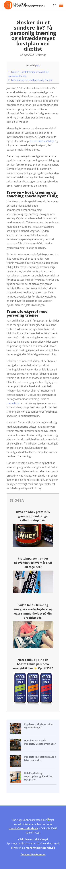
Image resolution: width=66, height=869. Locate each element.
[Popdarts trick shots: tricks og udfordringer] (16, 729)
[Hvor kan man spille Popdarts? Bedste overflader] (16, 745)
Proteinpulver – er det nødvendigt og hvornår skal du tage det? (33, 563)
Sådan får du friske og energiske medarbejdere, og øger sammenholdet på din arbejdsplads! (33, 611)
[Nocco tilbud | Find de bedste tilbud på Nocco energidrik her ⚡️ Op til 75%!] (33, 704)
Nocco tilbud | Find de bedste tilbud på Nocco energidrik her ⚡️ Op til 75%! (33, 664)
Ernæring (41, 55)
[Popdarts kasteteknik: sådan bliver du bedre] (16, 761)
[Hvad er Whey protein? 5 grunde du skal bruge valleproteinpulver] (33, 545)
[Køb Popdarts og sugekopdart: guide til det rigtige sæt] (16, 777)
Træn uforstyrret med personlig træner (30, 79)
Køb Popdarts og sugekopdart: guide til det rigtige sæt (38, 776)
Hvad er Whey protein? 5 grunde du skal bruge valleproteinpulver (33, 516)
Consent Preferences (33, 854)
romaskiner (13, 403)
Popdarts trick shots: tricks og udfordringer (38, 726)
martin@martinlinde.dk (23, 828)
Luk (38, 65)
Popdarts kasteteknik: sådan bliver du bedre (40, 758)
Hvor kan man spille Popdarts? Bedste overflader (40, 742)
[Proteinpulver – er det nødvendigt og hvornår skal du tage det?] (33, 592)
